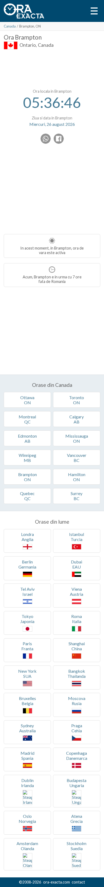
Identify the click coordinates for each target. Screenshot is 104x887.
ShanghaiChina (77, 646)
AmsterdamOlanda (27, 846)
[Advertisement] (52, 68)
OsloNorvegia (27, 819)
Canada (10, 26)
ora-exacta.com (56, 882)
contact (78, 882)
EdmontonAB (27, 438)
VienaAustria (76, 591)
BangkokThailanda (76, 673)
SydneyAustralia (27, 728)
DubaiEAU (76, 564)
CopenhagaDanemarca (76, 755)
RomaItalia (76, 619)
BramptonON (27, 477)
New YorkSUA (27, 673)
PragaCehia (76, 728)
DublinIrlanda (27, 783)
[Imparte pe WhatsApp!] (45, 138)
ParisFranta (27, 646)
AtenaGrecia (76, 819)
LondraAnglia (27, 537)
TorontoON (76, 400)
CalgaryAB (76, 419)
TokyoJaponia (27, 619)
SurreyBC (76, 496)
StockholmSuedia (76, 846)
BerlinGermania (27, 564)
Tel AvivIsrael (27, 591)
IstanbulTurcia (76, 537)
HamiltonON (76, 477)
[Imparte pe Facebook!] (58, 138)
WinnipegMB (27, 458)
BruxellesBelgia (27, 701)
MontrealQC (27, 419)
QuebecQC (27, 496)
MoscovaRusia (76, 701)
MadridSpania (27, 755)
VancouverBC (76, 458)
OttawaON (27, 400)
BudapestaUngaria (76, 783)
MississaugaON (76, 438)
